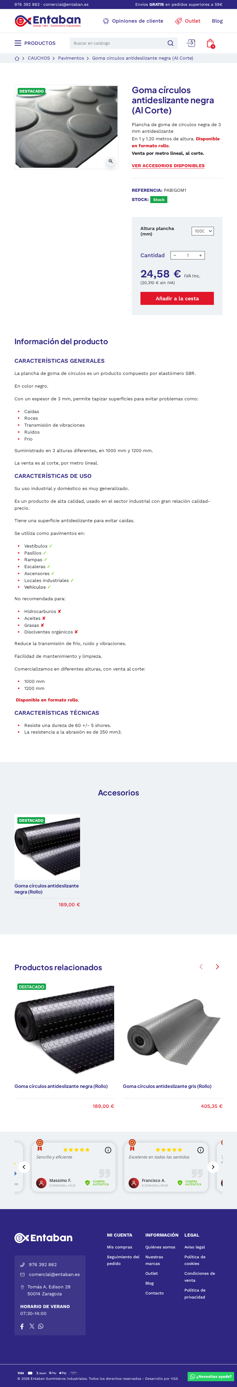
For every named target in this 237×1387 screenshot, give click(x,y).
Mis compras (119, 1247)
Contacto (154, 1293)
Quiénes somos (160, 1247)
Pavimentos (71, 58)
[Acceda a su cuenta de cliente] (190, 43)
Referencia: (147, 190)
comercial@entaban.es (65, 4)
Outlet (151, 1273)
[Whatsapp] (40, 1326)
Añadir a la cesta (177, 298)
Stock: (140, 199)
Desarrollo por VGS (161, 1379)
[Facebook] (22, 1326)
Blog (149, 1283)
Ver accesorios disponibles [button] (168, 165)
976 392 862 (27, 4)
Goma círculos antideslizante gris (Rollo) (167, 1086)
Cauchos (39, 58)
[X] (32, 1326)
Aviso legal (194, 1247)
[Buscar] (170, 43)
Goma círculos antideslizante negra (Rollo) (61, 1086)
